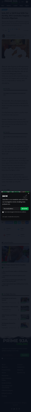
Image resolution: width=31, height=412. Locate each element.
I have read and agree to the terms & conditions (15, 212)
